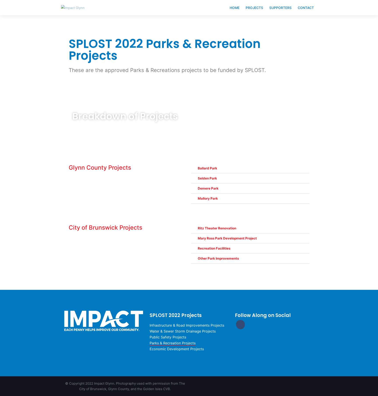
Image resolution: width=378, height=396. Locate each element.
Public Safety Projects (168, 337)
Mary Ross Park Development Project (227, 238)
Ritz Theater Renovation (217, 228)
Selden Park (207, 178)
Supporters (280, 8)
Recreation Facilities (214, 248)
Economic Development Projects (177, 349)
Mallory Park (208, 198)
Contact (306, 8)
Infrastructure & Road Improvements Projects (187, 325)
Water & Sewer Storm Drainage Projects (183, 331)
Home (235, 8)
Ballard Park (207, 168)
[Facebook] (240, 324)
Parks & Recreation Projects (173, 343)
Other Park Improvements (218, 258)
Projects (254, 8)
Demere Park (208, 188)
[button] (250, 168)
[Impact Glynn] (73, 7)
